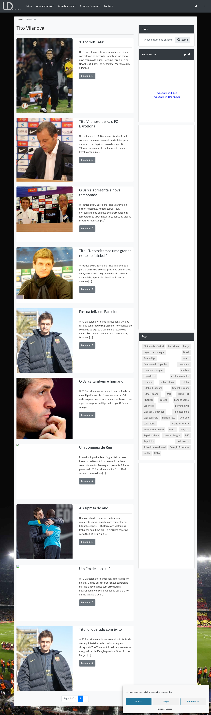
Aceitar (138, 701)
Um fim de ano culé (94, 569)
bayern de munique (154, 352)
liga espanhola (181, 412)
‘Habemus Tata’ (91, 42)
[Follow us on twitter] (196, 6)
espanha (148, 382)
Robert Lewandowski (155, 447)
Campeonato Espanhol (155, 364)
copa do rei (150, 376)
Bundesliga (149, 358)
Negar (166, 701)
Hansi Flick (183, 394)
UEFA (157, 453)
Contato (108, 6)
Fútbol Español (151, 394)
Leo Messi (149, 406)
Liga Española (151, 418)
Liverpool (184, 418)
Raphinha (149, 441)
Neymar (185, 429)
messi (172, 429)
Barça (186, 346)
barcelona (173, 346)
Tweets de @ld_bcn (166, 93)
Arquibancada (66, 6)
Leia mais (86, 76)
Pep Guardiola (151, 435)
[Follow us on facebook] (204, 6)
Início (29, 6)
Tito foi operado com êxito (100, 630)
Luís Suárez (149, 423)
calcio (186, 358)
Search (184, 40)
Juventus (148, 400)
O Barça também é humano (101, 382)
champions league (153, 370)
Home (20, 19)
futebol (185, 382)
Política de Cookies (164, 709)
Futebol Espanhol (153, 388)
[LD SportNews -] (12, 6)
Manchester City (180, 423)
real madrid (183, 441)
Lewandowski (182, 406)
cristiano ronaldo (180, 376)
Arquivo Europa (89, 6)
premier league (172, 435)
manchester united (154, 429)
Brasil (186, 352)
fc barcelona (167, 382)
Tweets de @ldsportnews (166, 97)
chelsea (185, 370)
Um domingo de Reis (95, 448)
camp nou (184, 364)
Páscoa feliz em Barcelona (100, 312)
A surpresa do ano (93, 508)
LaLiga (163, 400)
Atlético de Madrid (154, 346)
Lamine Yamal (181, 400)
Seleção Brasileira (179, 447)
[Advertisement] (166, 177)
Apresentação (44, 6)
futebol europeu (180, 388)
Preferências (193, 701)
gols (168, 394)
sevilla (147, 453)
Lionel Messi (169, 418)
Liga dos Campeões (154, 412)
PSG (187, 435)
